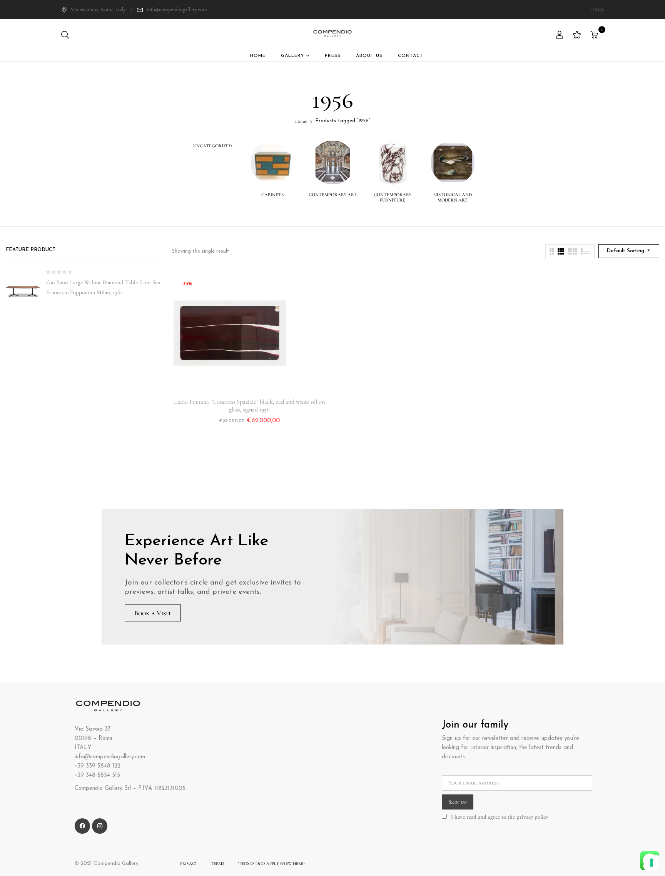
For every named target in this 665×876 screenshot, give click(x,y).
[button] (595, 35)
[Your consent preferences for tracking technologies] (651, 862)
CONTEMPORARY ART (333, 194)
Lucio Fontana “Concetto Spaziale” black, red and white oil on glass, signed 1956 (249, 405)
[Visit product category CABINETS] (273, 162)
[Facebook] (82, 826)
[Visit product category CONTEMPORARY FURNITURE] (393, 162)
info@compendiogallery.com (177, 9)
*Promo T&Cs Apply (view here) (270, 863)
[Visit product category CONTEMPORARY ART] (333, 162)
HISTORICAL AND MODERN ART (452, 197)
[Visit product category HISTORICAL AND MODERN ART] (453, 162)
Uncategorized (212, 145)
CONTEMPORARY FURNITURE (392, 197)
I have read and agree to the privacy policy (499, 816)
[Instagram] (99, 826)
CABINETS (272, 194)
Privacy (188, 863)
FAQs (597, 9)
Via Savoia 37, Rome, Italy (98, 9)
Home (301, 121)
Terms (217, 863)
